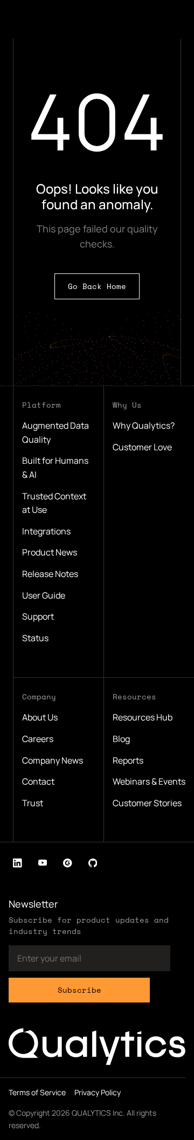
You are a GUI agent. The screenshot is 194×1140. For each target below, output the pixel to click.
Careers (37, 739)
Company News (52, 760)
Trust (32, 803)
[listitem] (17, 862)
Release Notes (50, 574)
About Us (40, 717)
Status (35, 638)
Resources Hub (142, 717)
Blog (121, 739)
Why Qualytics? (144, 425)
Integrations (46, 531)
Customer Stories (147, 803)
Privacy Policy (97, 1092)
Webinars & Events (149, 781)
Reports (128, 760)
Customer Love (142, 447)
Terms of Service (37, 1092)
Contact (38, 781)
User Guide (43, 595)
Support (38, 616)
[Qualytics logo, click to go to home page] (97, 1046)
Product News (49, 552)
